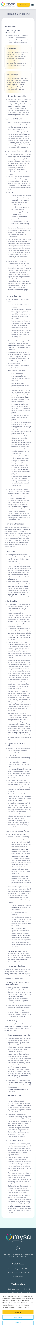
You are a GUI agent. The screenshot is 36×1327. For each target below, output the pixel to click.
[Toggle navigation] (32, 5)
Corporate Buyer (13, 1269)
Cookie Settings (18, 1317)
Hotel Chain (26, 1269)
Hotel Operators (13, 1273)
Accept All (18, 1312)
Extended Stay (25, 1273)
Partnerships (19, 1277)
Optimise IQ (26, 1289)
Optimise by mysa (14, 1289)
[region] (18, 1310)
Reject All (18, 1323)
